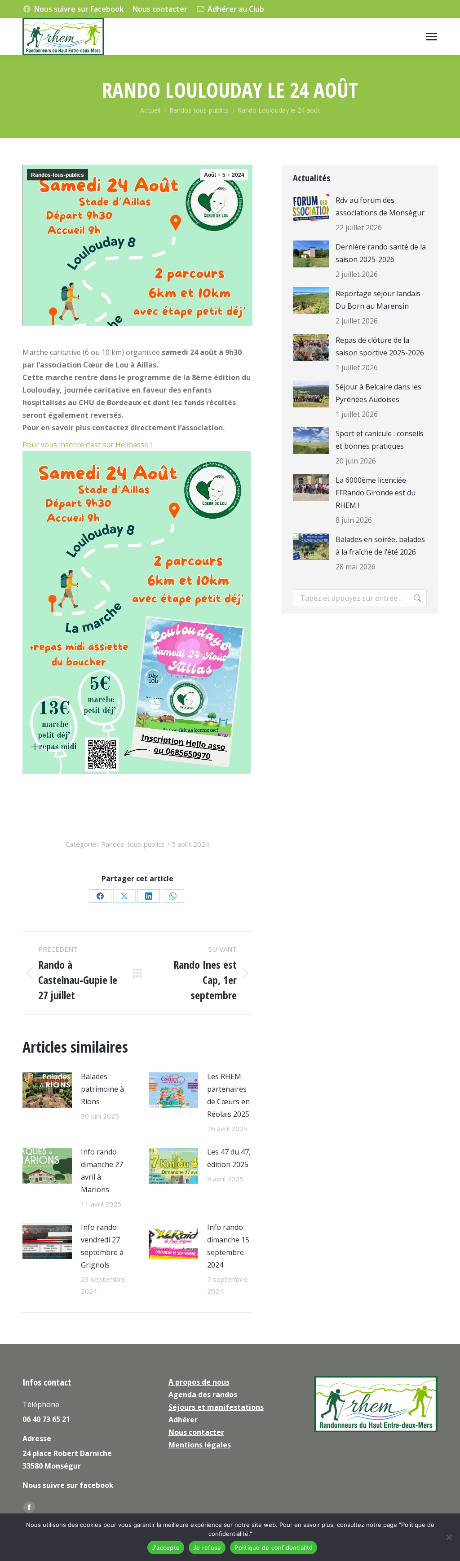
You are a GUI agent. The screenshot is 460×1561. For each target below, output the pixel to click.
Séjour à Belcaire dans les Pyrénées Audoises (378, 393)
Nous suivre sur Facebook (79, 9)
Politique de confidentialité (273, 1547)
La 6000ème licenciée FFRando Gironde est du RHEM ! (376, 492)
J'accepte (166, 1547)
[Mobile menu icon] (432, 36)
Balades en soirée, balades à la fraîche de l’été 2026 (380, 545)
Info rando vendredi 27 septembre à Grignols (102, 1246)
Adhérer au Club (236, 9)
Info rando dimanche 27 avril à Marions (102, 1170)
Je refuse (207, 1547)
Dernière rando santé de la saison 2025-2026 (381, 253)
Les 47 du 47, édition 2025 (229, 1158)
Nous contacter (160, 9)
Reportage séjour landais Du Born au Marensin (378, 300)
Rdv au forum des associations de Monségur (380, 206)
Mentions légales (199, 1445)
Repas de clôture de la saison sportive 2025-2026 (380, 346)
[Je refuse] (448, 1537)
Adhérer (183, 1420)
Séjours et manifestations (216, 1407)
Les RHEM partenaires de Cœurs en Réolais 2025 (228, 1095)
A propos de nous (199, 1382)
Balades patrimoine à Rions (102, 1088)
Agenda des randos (202, 1394)
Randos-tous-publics (57, 175)
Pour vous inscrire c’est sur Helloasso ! (87, 445)
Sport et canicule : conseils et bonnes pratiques (380, 440)
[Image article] (47, 1090)
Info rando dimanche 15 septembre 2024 (228, 1246)
